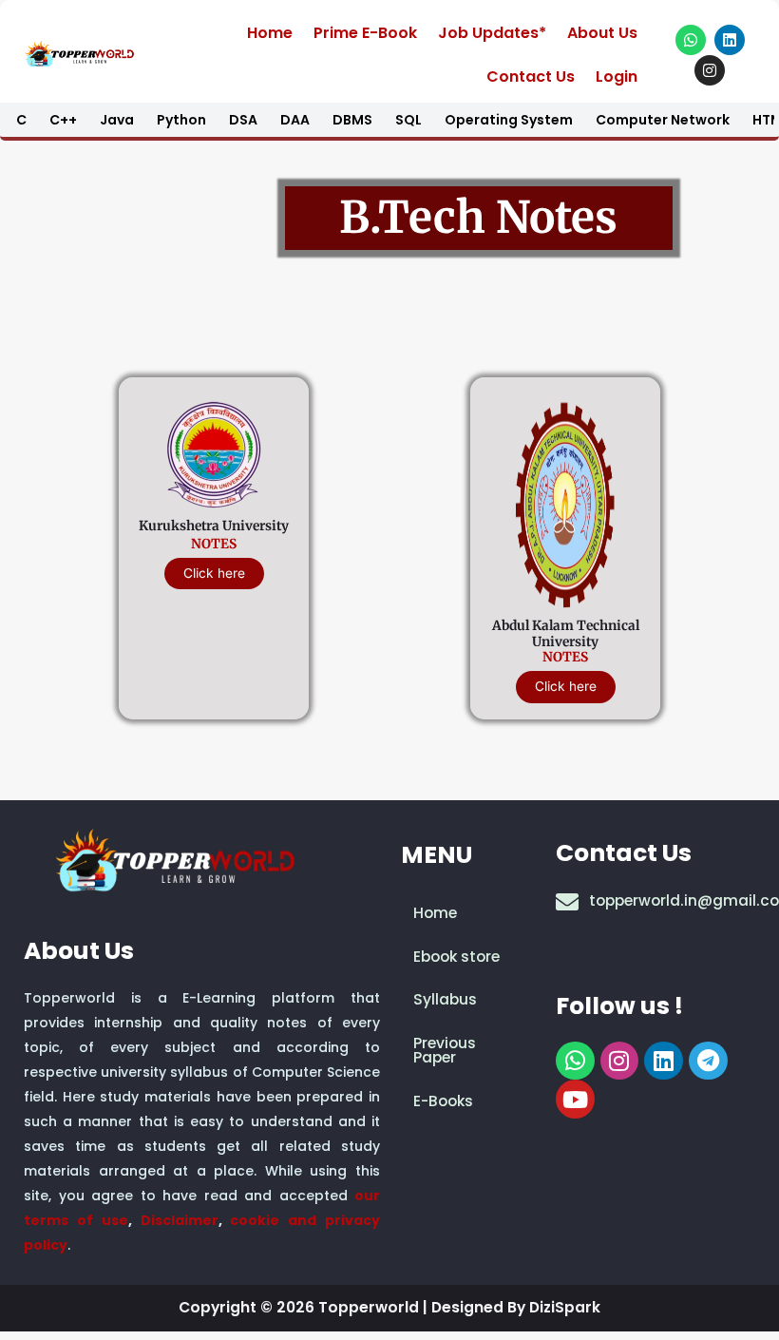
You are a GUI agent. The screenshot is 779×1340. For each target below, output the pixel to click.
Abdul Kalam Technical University (565, 634)
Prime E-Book (365, 33)
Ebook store (456, 957)
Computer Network (663, 119)
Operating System (509, 119)
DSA (243, 119)
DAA (295, 119)
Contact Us (530, 76)
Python (181, 119)
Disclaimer (179, 1220)
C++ (63, 119)
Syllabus (445, 999)
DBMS (352, 119)
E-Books (443, 1101)
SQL (408, 119)
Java (117, 119)
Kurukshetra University (214, 526)
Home (270, 33)
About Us (602, 33)
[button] (468, 1000)
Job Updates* (492, 33)
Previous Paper (444, 1050)
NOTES (214, 544)
